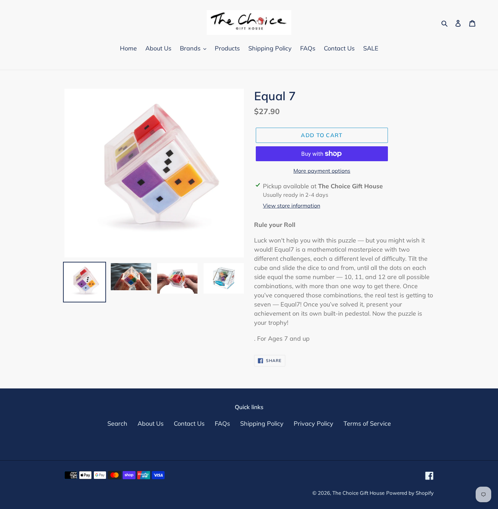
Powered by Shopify (410, 493)
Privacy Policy (313, 423)
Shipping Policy (262, 423)
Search (117, 423)
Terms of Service (367, 423)
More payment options (321, 170)
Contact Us (189, 423)
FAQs (222, 423)
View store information (291, 205)
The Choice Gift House (358, 493)
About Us (151, 423)
